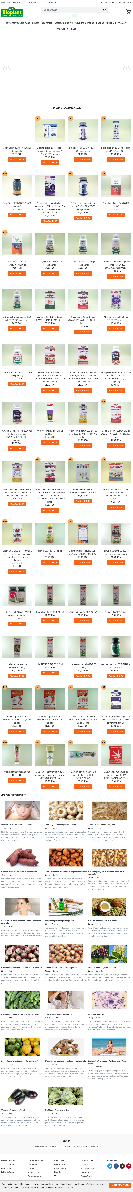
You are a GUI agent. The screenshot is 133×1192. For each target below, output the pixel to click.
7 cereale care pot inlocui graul (101, 825)
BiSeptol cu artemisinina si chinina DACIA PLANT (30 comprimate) (83, 206)
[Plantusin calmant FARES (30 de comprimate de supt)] (116, 533)
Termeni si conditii (7, 1164)
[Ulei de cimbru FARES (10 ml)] (83, 595)
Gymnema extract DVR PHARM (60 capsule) (116, 666)
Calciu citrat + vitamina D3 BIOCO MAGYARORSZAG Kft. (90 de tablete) (83, 720)
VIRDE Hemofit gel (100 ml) (17, 772)
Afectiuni (111, 23)
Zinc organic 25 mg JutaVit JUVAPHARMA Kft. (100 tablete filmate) (83, 320)
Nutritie (55, 828)
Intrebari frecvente (108, 2)
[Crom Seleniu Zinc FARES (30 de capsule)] (17, 130)
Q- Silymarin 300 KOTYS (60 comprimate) (50, 263)
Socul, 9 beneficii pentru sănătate (102, 967)
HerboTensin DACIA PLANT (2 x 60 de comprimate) (17, 613)
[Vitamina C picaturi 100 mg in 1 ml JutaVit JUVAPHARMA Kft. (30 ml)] (83, 413)
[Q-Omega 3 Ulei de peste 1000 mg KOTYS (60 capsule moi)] (17, 300)
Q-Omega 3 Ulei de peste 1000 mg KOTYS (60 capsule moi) (17, 318)
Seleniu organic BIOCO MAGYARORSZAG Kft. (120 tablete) (50, 720)
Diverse (100, 23)
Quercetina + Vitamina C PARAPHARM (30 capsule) (83, 491)
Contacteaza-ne (125, 2)
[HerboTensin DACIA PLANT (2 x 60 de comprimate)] (17, 595)
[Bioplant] (12, 11)
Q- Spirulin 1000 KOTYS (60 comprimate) (83, 263)
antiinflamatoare (41, 1147)
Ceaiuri (35, 23)
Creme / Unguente (63, 23)
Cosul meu (31, 1168)
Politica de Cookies (8, 1172)
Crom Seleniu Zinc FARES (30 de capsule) (17, 149)
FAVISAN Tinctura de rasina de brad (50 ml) (50, 432)
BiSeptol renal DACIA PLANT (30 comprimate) (83, 149)
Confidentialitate (7, 1168)
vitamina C (54, 1147)
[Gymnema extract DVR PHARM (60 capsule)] (116, 647)
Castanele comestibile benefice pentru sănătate (21, 967)
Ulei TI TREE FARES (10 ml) (50, 664)
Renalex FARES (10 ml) (116, 612)
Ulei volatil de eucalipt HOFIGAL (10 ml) (17, 666)
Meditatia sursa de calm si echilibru (16, 825)
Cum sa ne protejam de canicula (58, 1014)
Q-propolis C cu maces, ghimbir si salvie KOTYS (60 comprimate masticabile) (115, 265)
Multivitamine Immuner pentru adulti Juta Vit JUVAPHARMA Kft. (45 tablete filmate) (17, 492)
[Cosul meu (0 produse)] (128, 12)
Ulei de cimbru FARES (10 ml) (83, 612)
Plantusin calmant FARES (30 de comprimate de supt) (116, 552)
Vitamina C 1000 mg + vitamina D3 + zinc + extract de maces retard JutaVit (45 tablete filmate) (17, 555)
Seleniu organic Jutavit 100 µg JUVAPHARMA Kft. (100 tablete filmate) (116, 434)
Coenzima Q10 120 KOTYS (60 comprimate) (17, 374)
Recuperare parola (87, 1168)
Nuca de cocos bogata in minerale (102, 921)
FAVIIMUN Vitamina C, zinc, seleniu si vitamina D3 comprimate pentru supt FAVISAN (116, 494)
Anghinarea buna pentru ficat (57, 1110)
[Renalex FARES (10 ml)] (116, 595)
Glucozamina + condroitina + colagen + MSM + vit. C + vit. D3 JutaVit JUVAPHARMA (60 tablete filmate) (50, 208)
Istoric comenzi (32, 2)
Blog (74, 29)
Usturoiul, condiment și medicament (60, 825)
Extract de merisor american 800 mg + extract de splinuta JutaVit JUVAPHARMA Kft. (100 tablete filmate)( (83, 377)
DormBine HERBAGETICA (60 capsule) (17, 204)
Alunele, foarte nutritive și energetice (61, 967)
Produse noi (62, 29)
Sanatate (12, 828)
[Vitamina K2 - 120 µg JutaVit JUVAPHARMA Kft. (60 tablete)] (50, 300)
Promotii (122, 23)
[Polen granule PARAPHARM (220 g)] (50, 533)
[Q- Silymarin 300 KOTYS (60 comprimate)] (50, 244)
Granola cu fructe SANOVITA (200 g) (115, 204)
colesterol (94, 1147)
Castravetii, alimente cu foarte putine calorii (20, 1014)
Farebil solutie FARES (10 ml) (50, 612)
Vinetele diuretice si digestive (14, 1110)
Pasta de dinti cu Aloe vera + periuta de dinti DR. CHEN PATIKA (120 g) (83, 775)
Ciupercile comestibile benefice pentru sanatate (65, 1061)
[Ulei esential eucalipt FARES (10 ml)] (83, 647)
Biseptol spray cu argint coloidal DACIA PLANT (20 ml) (116, 149)
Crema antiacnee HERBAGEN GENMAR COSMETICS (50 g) (83, 552)
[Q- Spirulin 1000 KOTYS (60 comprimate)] (83, 244)
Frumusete (56, 924)
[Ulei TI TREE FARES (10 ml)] (50, 647)
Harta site (57, 1172)
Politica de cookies (94, 1184)
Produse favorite (49, 2)
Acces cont (6, 2)
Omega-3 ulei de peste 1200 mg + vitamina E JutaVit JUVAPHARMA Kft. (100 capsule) (116, 377)
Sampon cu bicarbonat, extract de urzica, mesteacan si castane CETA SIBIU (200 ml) (50, 775)
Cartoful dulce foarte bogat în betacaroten (19, 872)
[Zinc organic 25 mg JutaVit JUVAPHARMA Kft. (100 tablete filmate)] (83, 300)
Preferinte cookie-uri (65, 1187)
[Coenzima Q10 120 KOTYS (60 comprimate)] (17, 355)
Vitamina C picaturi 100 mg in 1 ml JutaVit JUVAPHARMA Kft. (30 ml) (83, 434)
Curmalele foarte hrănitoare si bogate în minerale (66, 872)
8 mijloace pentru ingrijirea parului (59, 921)
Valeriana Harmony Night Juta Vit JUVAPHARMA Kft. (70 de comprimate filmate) (116, 720)
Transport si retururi (35, 1176)
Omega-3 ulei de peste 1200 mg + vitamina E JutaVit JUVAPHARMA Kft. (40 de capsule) (17, 435)
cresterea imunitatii (80, 1147)
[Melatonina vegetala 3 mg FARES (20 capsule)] (116, 300)
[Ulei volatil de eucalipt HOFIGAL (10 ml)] (17, 647)
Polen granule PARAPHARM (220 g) (50, 552)
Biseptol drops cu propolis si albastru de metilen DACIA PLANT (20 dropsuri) (50, 151)
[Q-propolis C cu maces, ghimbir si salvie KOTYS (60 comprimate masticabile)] (116, 244)
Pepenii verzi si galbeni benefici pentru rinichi (20, 1061)
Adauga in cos (17, 159)
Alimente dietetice (84, 23)
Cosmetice (47, 23)
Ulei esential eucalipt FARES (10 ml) (82, 666)
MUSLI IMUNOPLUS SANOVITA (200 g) (17, 263)
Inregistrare (18, 2)
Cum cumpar (32, 1164)
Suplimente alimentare (18, 23)
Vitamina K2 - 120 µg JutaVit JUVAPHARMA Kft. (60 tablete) (50, 318)
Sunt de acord (120, 1185)
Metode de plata (33, 1172)
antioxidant (66, 1147)
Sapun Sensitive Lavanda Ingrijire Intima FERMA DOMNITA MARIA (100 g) (116, 775)
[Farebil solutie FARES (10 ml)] (50, 595)
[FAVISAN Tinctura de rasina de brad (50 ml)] (50, 413)
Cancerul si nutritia (96, 1014)
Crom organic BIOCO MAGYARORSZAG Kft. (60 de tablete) (17, 720)
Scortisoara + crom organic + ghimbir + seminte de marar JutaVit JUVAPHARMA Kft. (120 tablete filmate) (50, 377)
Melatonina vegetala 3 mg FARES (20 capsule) (116, 318)
